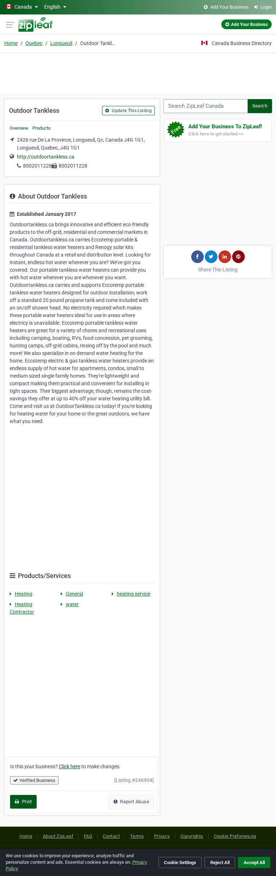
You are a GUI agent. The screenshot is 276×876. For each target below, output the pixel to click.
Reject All (220, 862)
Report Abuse (134, 801)
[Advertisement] (138, 72)
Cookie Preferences (235, 836)
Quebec (34, 43)
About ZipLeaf (58, 836)
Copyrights (191, 836)
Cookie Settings (180, 862)
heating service (133, 594)
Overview (19, 128)
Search (259, 105)
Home (11, 43)
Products (41, 128)
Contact (111, 836)
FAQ (88, 836)
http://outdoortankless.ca (45, 157)
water (72, 604)
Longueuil (61, 43)
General (74, 594)
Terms (137, 836)
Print (26, 801)
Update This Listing (131, 110)
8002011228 (37, 166)
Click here (69, 766)
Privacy (162, 836)
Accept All (254, 862)
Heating (23, 594)
